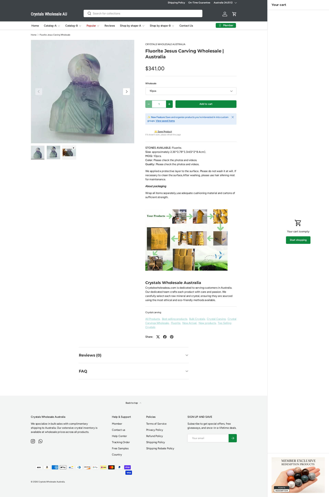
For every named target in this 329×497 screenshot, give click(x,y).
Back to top (132, 402)
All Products (152, 319)
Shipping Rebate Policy (160, 448)
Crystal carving (153, 312)
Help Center (119, 436)
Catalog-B (71, 25)
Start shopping (298, 239)
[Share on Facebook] (164, 336)
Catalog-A (50, 25)
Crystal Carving (216, 319)
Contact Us (186, 25)
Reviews (110, 25)
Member (117, 423)
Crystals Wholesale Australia (51, 482)
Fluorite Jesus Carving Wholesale (55, 35)
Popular (91, 25)
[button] (234, 14)
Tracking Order (121, 442)
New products (207, 323)
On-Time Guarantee (199, 2)
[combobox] (143, 13)
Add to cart (205, 103)
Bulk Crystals (197, 319)
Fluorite (175, 323)
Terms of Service (156, 423)
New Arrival (189, 323)
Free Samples (120, 448)
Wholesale (150, 83)
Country (117, 454)
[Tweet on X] (158, 336)
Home (35, 25)
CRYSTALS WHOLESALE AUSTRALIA (165, 44)
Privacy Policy (154, 429)
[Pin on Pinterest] (171, 336)
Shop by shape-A (130, 25)
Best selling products (174, 319)
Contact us (118, 429)
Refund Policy (154, 436)
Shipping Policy (176, 2)
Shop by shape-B (160, 25)
